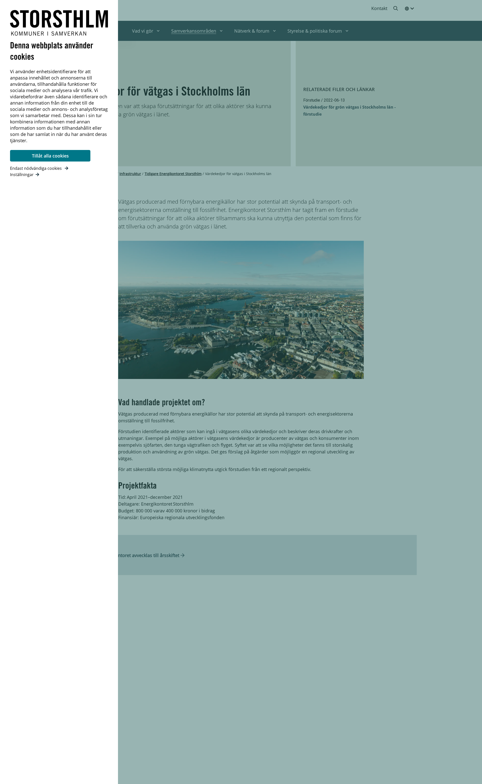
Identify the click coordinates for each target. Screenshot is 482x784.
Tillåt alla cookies (50, 156)
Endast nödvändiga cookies (36, 168)
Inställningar (22, 174)
